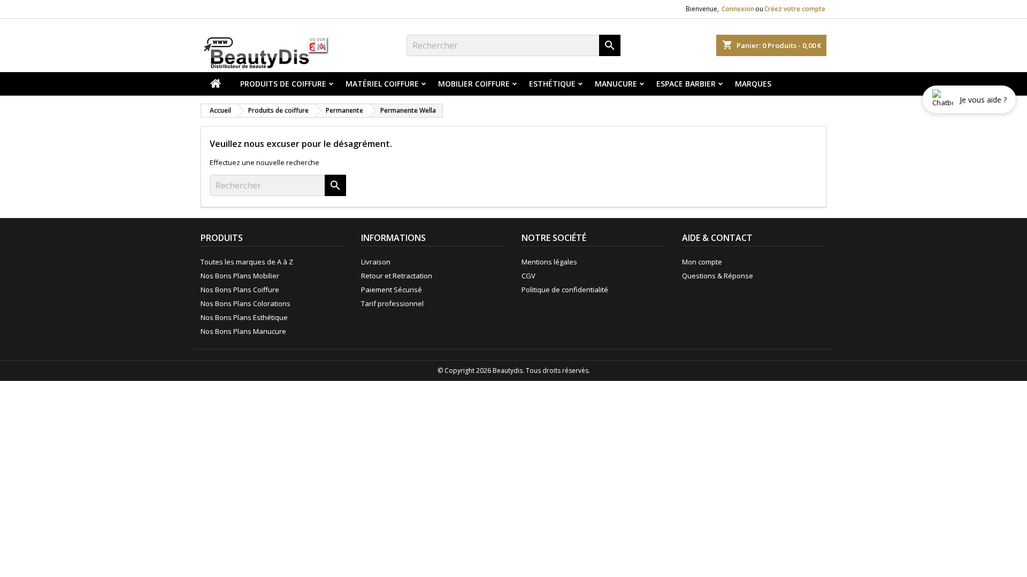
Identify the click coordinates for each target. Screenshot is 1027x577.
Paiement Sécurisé (391, 289)
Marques (753, 84)
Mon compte (702, 262)
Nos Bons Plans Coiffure (240, 289)
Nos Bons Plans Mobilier (240, 275)
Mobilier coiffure (474, 84)
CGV (528, 275)
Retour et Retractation (396, 275)
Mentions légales (549, 262)
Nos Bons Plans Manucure (243, 331)
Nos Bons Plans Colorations (245, 303)
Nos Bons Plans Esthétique (244, 317)
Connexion (738, 8)
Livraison (375, 262)
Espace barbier (686, 84)
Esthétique (552, 84)
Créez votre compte (794, 8)
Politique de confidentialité (565, 289)
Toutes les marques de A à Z (247, 262)
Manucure (616, 84)
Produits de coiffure (283, 84)
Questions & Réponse (717, 275)
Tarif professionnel (392, 303)
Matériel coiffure (382, 84)
